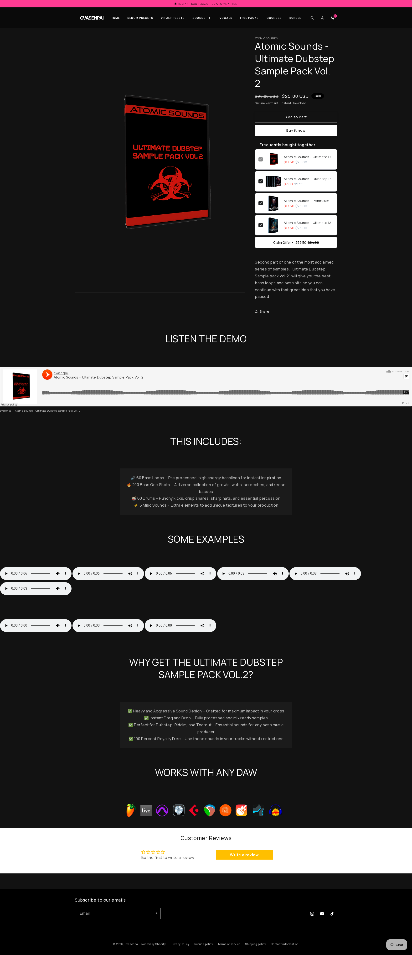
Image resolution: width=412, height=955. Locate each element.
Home (115, 17)
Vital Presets (173, 17)
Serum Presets (140, 17)
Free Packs (249, 17)
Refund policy (203, 944)
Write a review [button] (244, 854)
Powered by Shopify (152, 944)
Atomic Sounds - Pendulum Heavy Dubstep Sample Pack (309, 200)
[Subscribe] (155, 913)
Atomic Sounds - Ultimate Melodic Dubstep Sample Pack (309, 222)
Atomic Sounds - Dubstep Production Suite (309, 178)
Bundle (295, 17)
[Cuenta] (322, 17)
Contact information (285, 944)
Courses (274, 17)
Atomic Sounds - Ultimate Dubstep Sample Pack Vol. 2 (309, 157)
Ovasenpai (132, 944)
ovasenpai (6, 410)
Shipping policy (255, 944)
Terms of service (229, 944)
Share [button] (264, 311)
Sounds (199, 17)
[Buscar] (312, 17)
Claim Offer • (296, 242)
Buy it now (296, 130)
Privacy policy (180, 944)
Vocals (226, 17)
